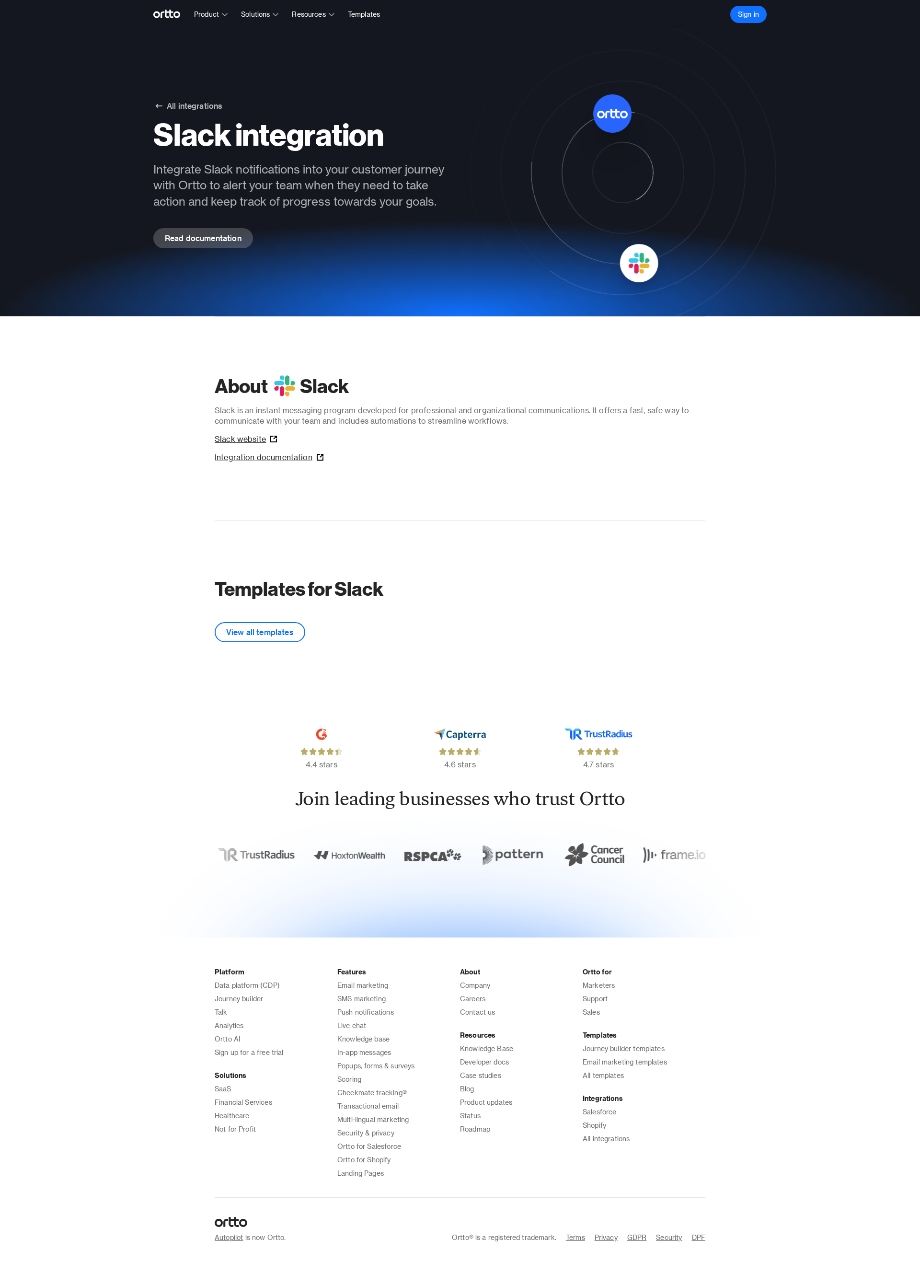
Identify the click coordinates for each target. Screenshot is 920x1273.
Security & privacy (365, 1133)
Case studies (480, 1075)
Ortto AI (228, 1039)
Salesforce (600, 1112)
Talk (221, 1012)
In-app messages (364, 1052)
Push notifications (365, 1012)
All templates (603, 1075)
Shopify (594, 1125)
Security (669, 1237)
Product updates (486, 1102)
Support (595, 999)
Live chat (351, 1025)
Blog (467, 1089)
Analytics (229, 1025)
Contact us (477, 1012)
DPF (698, 1237)
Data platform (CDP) (247, 985)
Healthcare (232, 1115)
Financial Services (243, 1102)
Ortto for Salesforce (369, 1146)
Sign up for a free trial (249, 1052)
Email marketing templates (625, 1062)
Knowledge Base (486, 1048)
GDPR (637, 1237)
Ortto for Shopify (364, 1160)
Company (475, 985)
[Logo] (170, 14)
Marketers (599, 985)
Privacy (606, 1237)
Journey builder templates (624, 1048)
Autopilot (229, 1237)
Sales (591, 1012)
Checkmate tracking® (372, 1092)
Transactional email (368, 1106)
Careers (472, 999)
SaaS (223, 1089)
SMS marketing (361, 999)
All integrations (606, 1138)
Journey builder (239, 999)
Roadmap (475, 1129)
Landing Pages (360, 1173)
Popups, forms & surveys (375, 1066)
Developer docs (484, 1062)
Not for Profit (235, 1129)
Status (470, 1115)
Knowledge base (363, 1039)
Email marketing (362, 985)
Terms (575, 1237)
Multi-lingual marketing (373, 1119)
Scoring (349, 1079)
